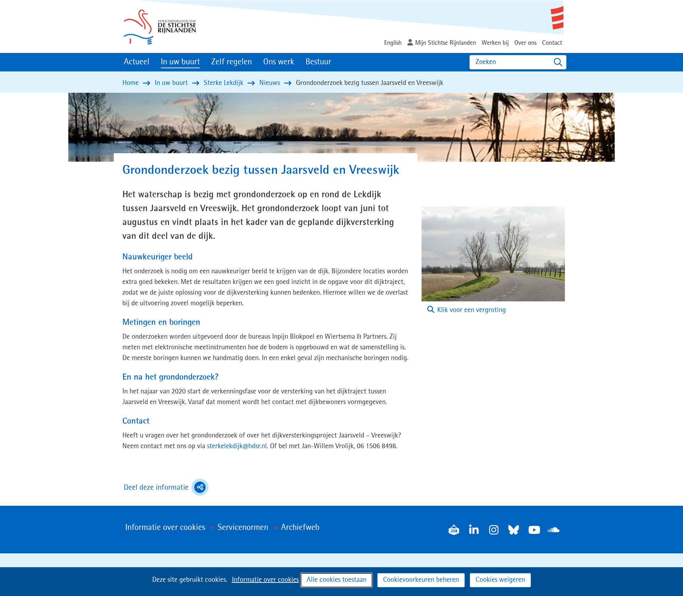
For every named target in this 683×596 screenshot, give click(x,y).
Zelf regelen (231, 62)
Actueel (136, 62)
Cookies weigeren (500, 580)
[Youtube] (533, 530)
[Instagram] (494, 530)
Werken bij (495, 43)
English (393, 43)
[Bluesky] (514, 530)
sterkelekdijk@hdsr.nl (237, 446)
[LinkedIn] (474, 530)
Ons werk (278, 62)
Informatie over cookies (265, 580)
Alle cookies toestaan (336, 580)
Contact (552, 43)
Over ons (525, 43)
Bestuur (318, 62)
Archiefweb (300, 527)
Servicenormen (243, 527)
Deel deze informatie (166, 488)
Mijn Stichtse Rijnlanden (445, 43)
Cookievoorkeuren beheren (421, 580)
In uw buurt (180, 62)
